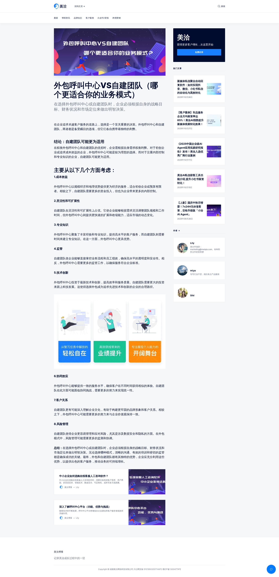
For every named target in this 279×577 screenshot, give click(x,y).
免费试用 (199, 52)
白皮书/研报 (103, 18)
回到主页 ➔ (80, 6)
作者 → (176, 230)
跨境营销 (117, 18)
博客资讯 (66, 18)
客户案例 (90, 18)
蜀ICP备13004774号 (171, 569)
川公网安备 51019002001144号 (148, 569)
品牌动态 (78, 18)
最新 (56, 18)
